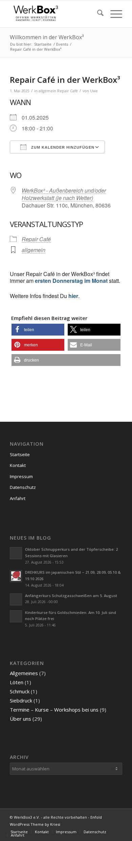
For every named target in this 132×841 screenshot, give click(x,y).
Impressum (21, 476)
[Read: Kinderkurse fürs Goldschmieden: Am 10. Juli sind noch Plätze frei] (16, 616)
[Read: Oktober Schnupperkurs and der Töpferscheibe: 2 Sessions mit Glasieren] (16, 553)
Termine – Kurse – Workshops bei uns (54, 709)
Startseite (20, 454)
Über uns (20, 718)
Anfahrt (17, 498)
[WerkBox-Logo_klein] (55, 13)
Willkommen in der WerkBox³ (47, 37)
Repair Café (67, 91)
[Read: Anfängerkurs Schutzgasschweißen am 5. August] (16, 599)
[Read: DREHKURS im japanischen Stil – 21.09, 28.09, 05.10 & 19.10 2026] (16, 576)
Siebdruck (21, 700)
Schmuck (19, 691)
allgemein (47, 91)
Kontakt (18, 465)
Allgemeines (24, 673)
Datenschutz (23, 487)
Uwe (94, 91)
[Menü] (113, 13)
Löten (16, 682)
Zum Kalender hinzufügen (62, 147)
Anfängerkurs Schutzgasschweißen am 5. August (71, 595)
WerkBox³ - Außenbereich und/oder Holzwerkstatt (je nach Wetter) (64, 194)
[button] (38, 330)
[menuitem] (97, 13)
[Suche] (97, 13)
